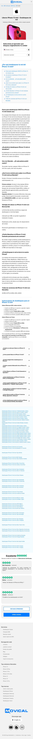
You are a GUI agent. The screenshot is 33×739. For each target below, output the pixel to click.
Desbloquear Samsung (8, 693)
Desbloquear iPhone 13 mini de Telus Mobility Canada (14, 458)
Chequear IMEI (6, 632)
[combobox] (15, 49)
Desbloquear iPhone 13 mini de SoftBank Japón (13, 499)
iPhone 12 (5, 676)
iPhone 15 (5, 678)
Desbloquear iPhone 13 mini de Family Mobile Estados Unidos (16, 434)
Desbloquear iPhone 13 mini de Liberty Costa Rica (13, 464)
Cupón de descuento (8, 658)
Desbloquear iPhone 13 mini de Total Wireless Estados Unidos (16, 439)
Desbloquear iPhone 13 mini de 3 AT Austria (12, 446)
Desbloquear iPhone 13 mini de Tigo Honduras (12, 487)
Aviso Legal (24, 735)
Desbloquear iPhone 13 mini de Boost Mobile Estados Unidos (16, 442)
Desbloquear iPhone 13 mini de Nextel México (12, 505)
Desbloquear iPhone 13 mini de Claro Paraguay (13, 520)
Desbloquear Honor (7, 700)
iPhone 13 (5, 666)
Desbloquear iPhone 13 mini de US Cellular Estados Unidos (15, 427)
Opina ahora (16, 614)
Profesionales (6, 654)
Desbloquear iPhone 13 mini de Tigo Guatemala (13, 479)
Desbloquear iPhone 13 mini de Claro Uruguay (12, 547)
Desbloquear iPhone (8, 691)
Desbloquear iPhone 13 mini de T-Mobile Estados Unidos (15, 411)
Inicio (2, 5)
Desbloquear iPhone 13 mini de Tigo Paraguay (12, 518)
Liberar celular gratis (8, 688)
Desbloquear (8, 5)
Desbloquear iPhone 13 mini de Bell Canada (12, 457)
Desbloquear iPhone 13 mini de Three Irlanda (12, 491)
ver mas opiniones (16, 609)
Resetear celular (7, 634)
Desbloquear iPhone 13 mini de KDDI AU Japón (13, 497)
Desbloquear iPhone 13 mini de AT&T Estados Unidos (14, 425)
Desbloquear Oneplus (8, 698)
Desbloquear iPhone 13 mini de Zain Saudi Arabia (13, 541)
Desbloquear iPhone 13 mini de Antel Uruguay (12, 546)
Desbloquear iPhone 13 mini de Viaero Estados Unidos (14, 440)
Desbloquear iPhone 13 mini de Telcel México (12, 506)
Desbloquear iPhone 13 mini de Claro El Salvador (13, 470)
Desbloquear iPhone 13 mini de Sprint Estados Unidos (14, 416)
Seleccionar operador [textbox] (9, 54)
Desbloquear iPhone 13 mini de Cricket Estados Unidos (15, 418)
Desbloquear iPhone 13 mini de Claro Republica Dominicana (15, 529)
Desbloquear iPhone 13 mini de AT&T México (12, 503)
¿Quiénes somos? (7, 647)
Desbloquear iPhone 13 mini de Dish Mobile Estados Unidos (16, 415)
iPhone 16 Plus (6, 669)
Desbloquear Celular (8, 629)
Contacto (5, 644)
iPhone (13, 5)
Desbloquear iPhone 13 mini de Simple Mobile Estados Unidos (16, 433)
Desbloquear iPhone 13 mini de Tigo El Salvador (13, 469)
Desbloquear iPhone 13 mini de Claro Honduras (13, 485)
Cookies (29, 735)
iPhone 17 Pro (6, 671)
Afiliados (5, 656)
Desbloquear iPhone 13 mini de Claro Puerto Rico (13, 524)
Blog (4, 651)
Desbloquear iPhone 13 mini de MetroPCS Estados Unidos (15, 428)
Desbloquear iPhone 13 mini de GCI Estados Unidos (14, 414)
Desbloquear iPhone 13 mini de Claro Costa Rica (13, 463)
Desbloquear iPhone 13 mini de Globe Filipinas (12, 475)
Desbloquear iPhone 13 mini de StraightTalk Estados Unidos (16, 437)
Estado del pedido (7, 649)
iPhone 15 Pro (6, 681)
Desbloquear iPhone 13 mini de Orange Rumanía (13, 536)
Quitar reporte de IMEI (8, 636)
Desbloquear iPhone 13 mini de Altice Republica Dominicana (16, 530)
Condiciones (18, 735)
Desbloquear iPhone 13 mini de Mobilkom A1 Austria (14, 448)
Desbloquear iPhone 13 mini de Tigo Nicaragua (13, 514)
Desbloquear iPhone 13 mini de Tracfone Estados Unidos (15, 430)
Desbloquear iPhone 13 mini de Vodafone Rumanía (13, 535)
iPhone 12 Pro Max (7, 673)
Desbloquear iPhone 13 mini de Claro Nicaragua (13, 512)
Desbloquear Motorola (8, 696)
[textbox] (15, 49)
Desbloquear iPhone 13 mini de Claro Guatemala (13, 481)
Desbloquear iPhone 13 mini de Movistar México (13, 508)
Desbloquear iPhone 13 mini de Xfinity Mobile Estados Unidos (16, 436)
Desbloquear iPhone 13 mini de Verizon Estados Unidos (15, 412)
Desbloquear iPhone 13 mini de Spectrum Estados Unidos (15, 431)
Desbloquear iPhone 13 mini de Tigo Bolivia (12, 452)
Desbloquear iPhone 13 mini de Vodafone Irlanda (13, 493)
